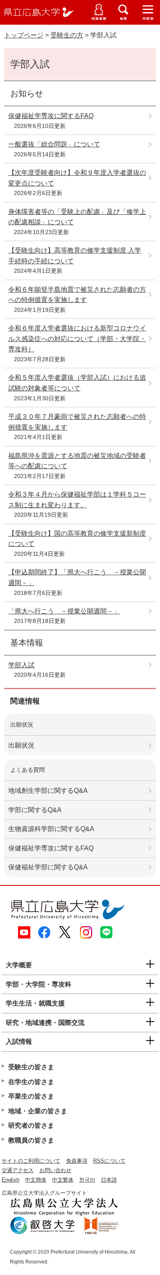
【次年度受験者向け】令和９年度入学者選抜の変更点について (77, 178)
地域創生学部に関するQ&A (48, 790)
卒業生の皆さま (31, 1096)
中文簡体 (35, 1180)
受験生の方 (66, 35)
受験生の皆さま (31, 1067)
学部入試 (21, 665)
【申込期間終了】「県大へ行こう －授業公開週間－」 (77, 577)
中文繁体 (62, 1180)
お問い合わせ (55, 1170)
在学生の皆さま (31, 1081)
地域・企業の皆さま (37, 1111)
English (10, 1180)
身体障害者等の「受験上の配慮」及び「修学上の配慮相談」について (77, 217)
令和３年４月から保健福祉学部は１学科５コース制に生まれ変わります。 (77, 500)
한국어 (87, 1180)
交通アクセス (18, 1170)
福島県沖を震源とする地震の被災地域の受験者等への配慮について (77, 461)
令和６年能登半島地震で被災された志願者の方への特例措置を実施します (77, 295)
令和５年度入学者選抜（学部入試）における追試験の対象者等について (77, 383)
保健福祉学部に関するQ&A (48, 867)
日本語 (109, 1180)
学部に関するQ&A (35, 809)
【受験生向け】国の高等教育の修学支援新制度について (77, 539)
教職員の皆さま (31, 1140)
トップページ (23, 35)
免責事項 (76, 1161)
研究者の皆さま (31, 1125)
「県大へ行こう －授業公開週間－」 (64, 611)
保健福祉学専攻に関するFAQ (51, 115)
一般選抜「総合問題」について (54, 144)
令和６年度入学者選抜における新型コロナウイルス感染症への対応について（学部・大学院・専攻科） (77, 339)
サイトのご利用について (31, 1161)
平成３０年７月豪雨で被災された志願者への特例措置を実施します (77, 422)
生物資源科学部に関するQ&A (51, 828)
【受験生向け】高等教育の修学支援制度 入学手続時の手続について (74, 256)
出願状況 (21, 745)
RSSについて (109, 1161)
